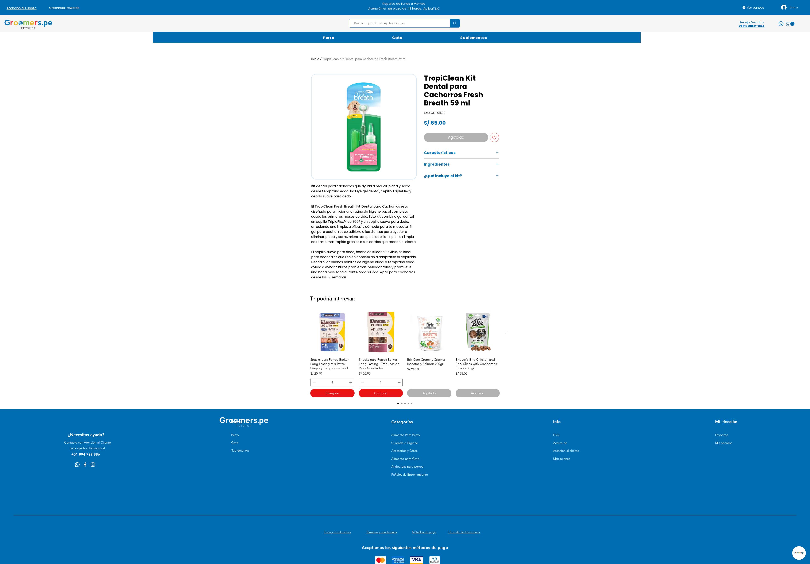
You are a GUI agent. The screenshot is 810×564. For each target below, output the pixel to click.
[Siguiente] (505, 332)
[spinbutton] (332, 382)
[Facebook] (85, 464)
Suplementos (240, 450)
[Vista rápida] (332, 332)
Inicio (315, 59)
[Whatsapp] (77, 464)
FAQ (556, 435)
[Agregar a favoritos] (494, 137)
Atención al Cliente (97, 442)
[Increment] (351, 382)
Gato (234, 443)
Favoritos (721, 435)
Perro (235, 435)
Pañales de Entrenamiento (409, 474)
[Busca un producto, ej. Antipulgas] (454, 23)
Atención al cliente (566, 451)
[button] (790, 24)
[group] (405, 354)
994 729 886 (420, 7)
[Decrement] (313, 382)
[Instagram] (93, 464)
